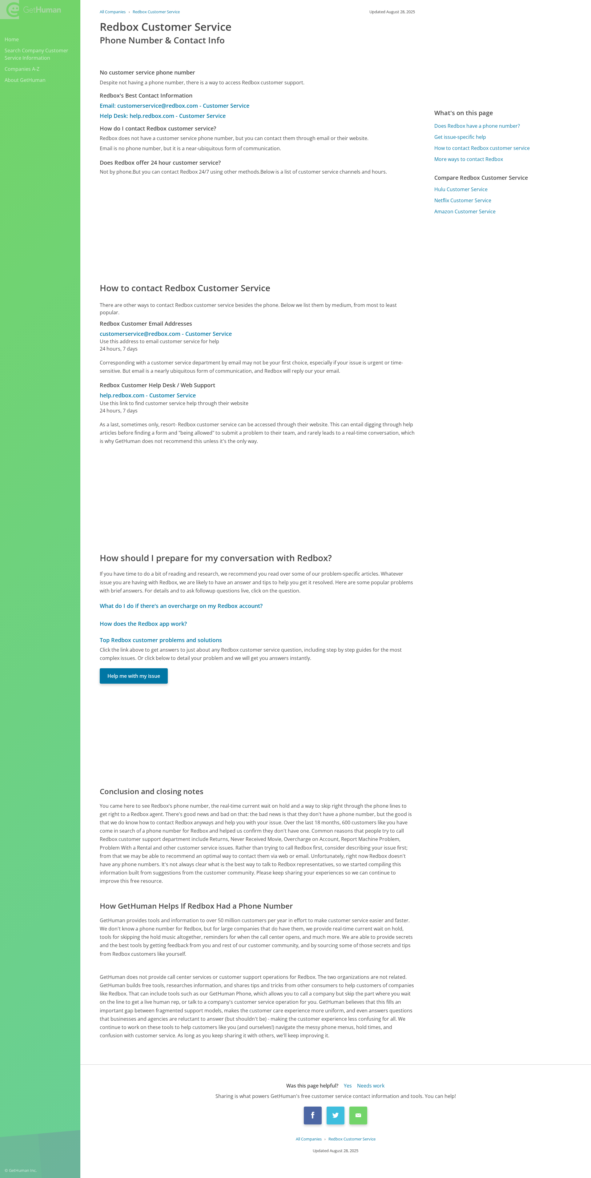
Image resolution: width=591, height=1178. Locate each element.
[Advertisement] (257, 228)
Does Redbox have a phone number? (477, 126)
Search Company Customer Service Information (36, 54)
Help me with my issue (133, 676)
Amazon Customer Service (465, 211)
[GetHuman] (30, 9)
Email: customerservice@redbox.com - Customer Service (174, 105)
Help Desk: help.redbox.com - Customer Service (163, 115)
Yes (348, 1085)
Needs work (370, 1085)
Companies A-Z (22, 69)
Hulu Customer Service (461, 189)
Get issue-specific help (460, 137)
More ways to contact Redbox (468, 159)
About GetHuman (25, 80)
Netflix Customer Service (462, 200)
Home (12, 39)
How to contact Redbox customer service (482, 148)
